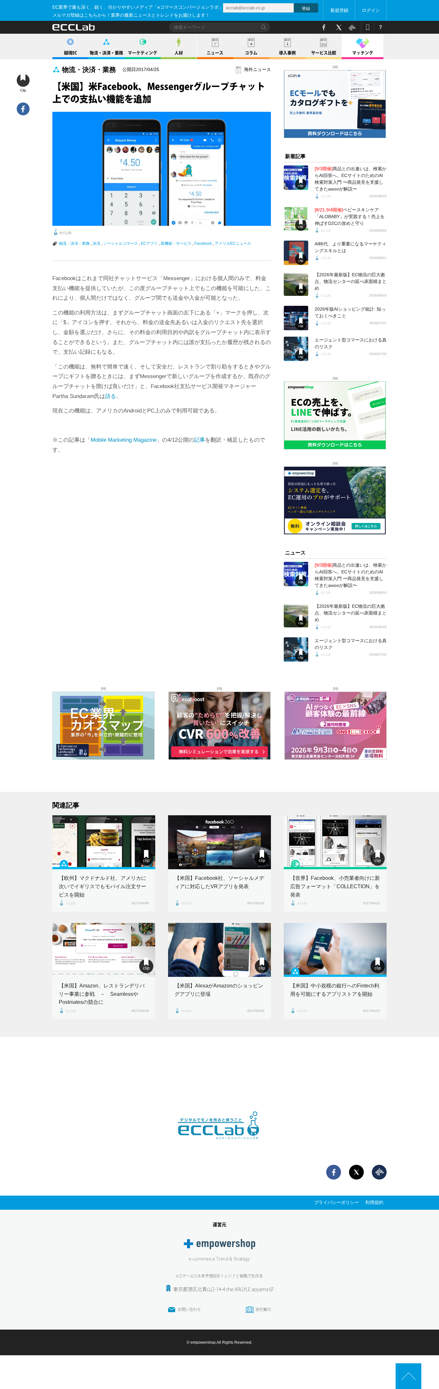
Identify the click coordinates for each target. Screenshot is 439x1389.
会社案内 (263, 1309)
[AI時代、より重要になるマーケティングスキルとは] (296, 253)
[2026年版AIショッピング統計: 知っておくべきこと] (296, 318)
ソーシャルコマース (120, 243)
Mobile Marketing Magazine (124, 440)
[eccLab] (219, 1144)
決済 (96, 243)
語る (110, 396)
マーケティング (142, 53)
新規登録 (339, 10)
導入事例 (287, 53)
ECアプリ (149, 243)
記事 (199, 440)
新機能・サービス (176, 243)
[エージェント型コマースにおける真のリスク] (296, 349)
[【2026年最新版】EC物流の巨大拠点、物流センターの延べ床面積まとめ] (296, 283)
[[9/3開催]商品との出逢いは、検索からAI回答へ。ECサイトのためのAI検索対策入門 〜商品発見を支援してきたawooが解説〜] (296, 177)
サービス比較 (323, 53)
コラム (251, 53)
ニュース (215, 53)
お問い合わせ (189, 1309)
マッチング (362, 53)
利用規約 (374, 1202)
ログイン (371, 10)
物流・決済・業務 (106, 53)
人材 (179, 53)
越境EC (70, 53)
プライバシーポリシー (336, 1202)
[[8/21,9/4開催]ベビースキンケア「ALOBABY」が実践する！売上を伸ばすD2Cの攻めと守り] (296, 219)
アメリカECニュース (233, 243)
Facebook (203, 243)
